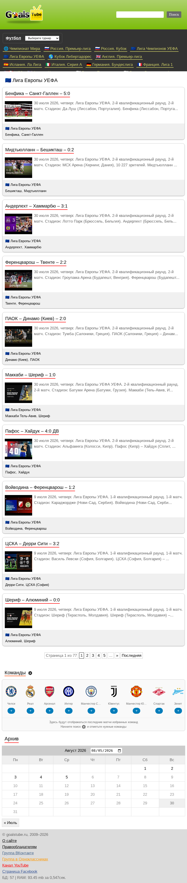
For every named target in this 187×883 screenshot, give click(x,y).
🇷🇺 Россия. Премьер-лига (67, 48)
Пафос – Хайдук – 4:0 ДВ (32, 431)
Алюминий (13, 641)
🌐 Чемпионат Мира (22, 48)
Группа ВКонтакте (18, 853)
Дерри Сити (14, 585)
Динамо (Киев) (16, 360)
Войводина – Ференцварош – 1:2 (40, 487)
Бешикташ (13, 191)
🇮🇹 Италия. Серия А (64, 64)
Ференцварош (29, 303)
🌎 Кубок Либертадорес (70, 56)
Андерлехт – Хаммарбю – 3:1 (36, 205)
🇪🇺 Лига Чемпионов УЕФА (154, 48)
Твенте (10, 303)
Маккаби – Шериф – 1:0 (30, 374)
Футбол (13, 38)
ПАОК (35, 360)
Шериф (44, 416)
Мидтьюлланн (35, 191)
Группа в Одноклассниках (25, 859)
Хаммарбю (32, 247)
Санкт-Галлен (32, 134)
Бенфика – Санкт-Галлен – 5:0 (37, 93)
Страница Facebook (19, 871)
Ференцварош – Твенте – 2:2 (35, 262)
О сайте (9, 841)
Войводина (13, 528)
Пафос (10, 472)
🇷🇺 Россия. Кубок (110, 48)
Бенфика (12, 134)
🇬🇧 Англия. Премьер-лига (119, 56)
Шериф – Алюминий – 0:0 (32, 599)
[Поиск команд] (30, 673)
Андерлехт (13, 247)
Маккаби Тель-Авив (20, 416)
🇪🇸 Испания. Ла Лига (22, 64)
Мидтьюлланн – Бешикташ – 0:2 (39, 149)
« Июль (10, 823)
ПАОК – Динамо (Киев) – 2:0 (35, 318)
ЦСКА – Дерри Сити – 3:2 (32, 543)
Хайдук (24, 472)
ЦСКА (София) (37, 585)
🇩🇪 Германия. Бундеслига (109, 64)
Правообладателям (19, 847)
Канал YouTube (15, 865)
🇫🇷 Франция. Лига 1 (155, 64)
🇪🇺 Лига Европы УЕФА (24, 56)
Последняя (131, 655)
